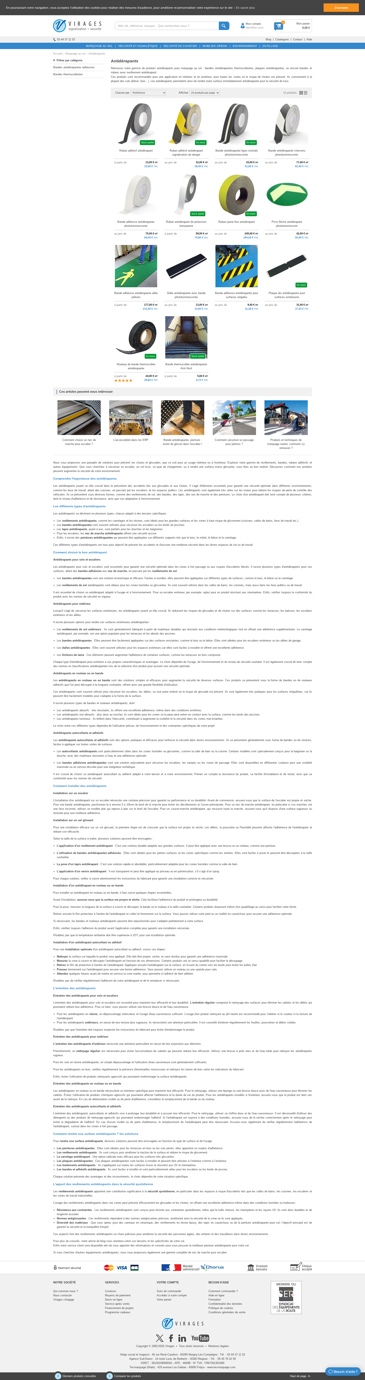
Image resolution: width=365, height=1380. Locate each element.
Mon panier (303, 23)
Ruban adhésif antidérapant (136, 150)
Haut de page (298, 1376)
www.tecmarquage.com (221, 1367)
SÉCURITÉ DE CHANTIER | (181, 46)
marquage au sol (191, 68)
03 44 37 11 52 (66, 39)
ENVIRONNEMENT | (245, 46)
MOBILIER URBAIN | (215, 46)
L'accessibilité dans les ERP (130, 440)
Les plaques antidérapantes (75, 1161)
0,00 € (306, 27)
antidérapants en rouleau (75, 680)
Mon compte (249, 23)
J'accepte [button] (341, 7)
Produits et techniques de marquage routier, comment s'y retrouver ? (286, 444)
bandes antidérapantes (92, 853)
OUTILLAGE (269, 46)
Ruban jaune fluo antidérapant (236, 221)
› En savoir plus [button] (244, 7)
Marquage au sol (75, 53)
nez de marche (201, 1252)
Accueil (57, 53)
